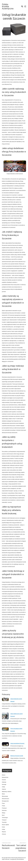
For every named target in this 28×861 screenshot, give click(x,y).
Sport (3, 815)
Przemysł (4, 808)
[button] (22, 6)
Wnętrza (4, 831)
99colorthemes (20, 859)
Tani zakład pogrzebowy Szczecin (21, 848)
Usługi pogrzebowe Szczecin (17, 743)
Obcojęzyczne (5, 801)
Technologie (5, 817)
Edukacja (4, 782)
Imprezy (4, 789)
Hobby (3, 786)
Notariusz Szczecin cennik (16, 755)
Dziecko (4, 779)
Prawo (3, 805)
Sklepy (3, 812)
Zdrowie (4, 834)
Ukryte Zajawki (5, 824)
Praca (3, 803)
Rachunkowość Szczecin (8, 846)
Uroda (3, 827)
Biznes (3, 775)
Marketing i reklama (6, 791)
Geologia (4, 784)
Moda (3, 794)
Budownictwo (5, 777)
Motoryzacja (5, 796)
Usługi (3, 829)
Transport (4, 820)
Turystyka (4, 822)
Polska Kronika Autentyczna (7, 6)
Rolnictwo (4, 810)
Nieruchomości (5, 798)
